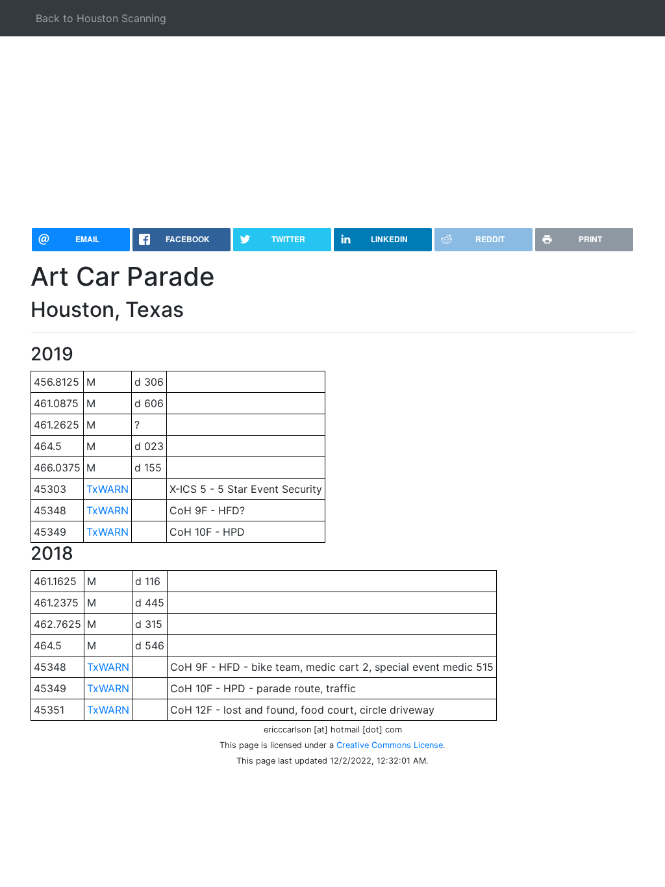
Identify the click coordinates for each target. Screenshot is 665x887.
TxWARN (107, 488)
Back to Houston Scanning (101, 18)
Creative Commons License (389, 745)
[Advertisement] (332, 127)
